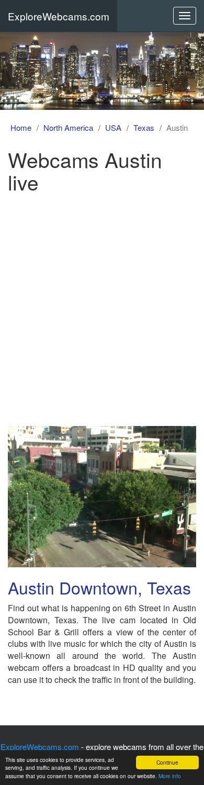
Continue (167, 762)
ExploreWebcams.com (58, 16)
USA (113, 127)
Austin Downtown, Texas (99, 587)
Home (20, 127)
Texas (143, 127)
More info (169, 776)
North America (68, 127)
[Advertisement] (102, 306)
